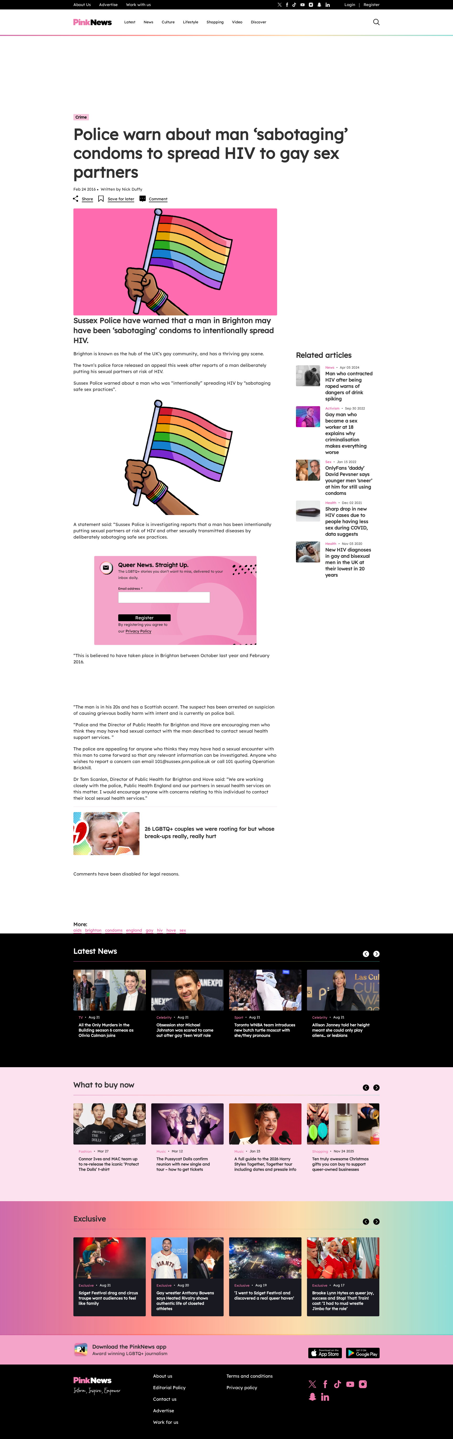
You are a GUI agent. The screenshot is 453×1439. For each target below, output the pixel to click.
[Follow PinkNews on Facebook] (325, 1385)
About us (162, 1376)
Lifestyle (190, 22)
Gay (149, 930)
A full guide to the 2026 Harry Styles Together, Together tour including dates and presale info (265, 1164)
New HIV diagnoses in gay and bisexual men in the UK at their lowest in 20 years (348, 562)
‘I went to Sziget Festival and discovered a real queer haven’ (264, 1295)
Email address (136, 588)
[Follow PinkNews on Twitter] (312, 1385)
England (134, 930)
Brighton (93, 930)
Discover (258, 22)
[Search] (376, 22)
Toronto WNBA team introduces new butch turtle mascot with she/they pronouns (264, 1030)
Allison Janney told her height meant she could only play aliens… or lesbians (341, 1030)
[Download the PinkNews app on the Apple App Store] (325, 1353)
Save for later (121, 198)
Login (349, 4)
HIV (160, 930)
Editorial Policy (169, 1387)
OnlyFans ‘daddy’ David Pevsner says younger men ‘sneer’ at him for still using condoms (348, 480)
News (148, 22)
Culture (168, 22)
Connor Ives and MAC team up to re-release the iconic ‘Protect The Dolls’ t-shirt (109, 1164)
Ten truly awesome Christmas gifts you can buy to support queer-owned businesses (340, 1164)
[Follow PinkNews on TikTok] (337, 1385)
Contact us (164, 1399)
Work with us (138, 4)
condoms (113, 930)
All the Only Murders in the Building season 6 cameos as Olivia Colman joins (106, 1030)
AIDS (77, 930)
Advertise (108, 4)
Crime (81, 117)
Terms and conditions (249, 1376)
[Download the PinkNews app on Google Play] (363, 1353)
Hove (171, 930)
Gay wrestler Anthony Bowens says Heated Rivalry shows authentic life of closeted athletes (185, 1300)
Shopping (215, 22)
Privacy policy (241, 1387)
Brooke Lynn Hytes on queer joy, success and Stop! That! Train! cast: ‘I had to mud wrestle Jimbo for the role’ (343, 1300)
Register (372, 4)
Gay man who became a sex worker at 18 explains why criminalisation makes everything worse (346, 433)
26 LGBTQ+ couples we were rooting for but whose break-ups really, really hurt (209, 832)
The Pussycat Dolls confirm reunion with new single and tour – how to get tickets (183, 1164)
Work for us (165, 1422)
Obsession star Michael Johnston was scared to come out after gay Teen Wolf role (185, 1030)
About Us (82, 4)
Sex (183, 930)
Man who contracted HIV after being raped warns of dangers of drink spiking (349, 386)
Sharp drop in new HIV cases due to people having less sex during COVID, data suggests (346, 521)
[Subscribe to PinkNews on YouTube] (350, 1385)
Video (237, 22)
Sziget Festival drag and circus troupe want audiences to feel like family (108, 1298)
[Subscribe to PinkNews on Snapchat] (312, 1398)
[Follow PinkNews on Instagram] (363, 1385)
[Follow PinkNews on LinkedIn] (327, 5)
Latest (129, 22)
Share (87, 198)
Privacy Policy (138, 631)
